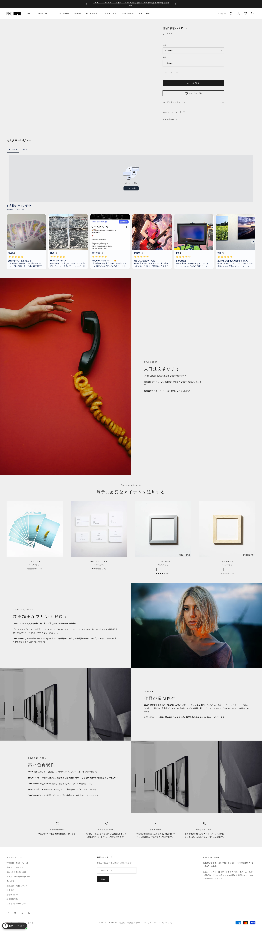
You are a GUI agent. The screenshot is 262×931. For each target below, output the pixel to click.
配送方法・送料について (17, 885)
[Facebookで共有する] (173, 112)
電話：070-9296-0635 (16, 872)
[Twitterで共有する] (176, 112)
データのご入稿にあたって (86, 13)
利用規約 (10, 890)
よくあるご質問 (110, 13)
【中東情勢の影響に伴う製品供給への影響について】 (131, 4)
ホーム (29, 13)
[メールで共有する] (184, 112)
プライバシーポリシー (16, 903)
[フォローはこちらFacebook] (8, 913)
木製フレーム (227, 561)
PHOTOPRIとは (45, 13)
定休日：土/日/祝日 (15, 867)
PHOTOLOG (144, 13)
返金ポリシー (12, 894)
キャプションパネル (99, 561)
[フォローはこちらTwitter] (15, 913)
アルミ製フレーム (163, 561)
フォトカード (34, 561)
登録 (103, 879)
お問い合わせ (128, 13)
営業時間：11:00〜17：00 (17, 863)
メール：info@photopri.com (19, 876)
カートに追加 (193, 83)
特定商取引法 (12, 899)
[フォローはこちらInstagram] (22, 913)
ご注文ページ (63, 13)
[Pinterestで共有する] (180, 112)
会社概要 (10, 881)
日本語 (220, 14)
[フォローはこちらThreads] (29, 913)
